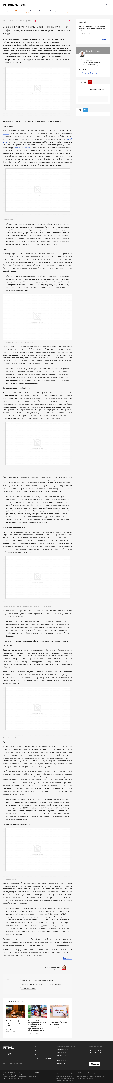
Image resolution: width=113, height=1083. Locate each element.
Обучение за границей (29, 984)
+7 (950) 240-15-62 (62, 1055)
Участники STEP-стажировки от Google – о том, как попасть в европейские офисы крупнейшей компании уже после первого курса (37, 1026)
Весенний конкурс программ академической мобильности (59, 1023)
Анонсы (83, 22)
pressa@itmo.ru (61, 1063)
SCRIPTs (6, 133)
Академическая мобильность (43, 980)
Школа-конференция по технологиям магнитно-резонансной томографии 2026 (92, 29)
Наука (7, 11)
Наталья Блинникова (52, 967)
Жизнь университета (58, 11)
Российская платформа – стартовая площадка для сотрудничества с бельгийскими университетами (15, 1025)
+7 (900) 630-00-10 (62, 1049)
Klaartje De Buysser (22, 147)
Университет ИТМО (97, 89)
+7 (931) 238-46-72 (62, 1052)
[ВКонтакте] (69, 20)
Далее (103, 39)
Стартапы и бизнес (37, 11)
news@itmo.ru (91, 73)
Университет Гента (56, 984)
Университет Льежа (28, 988)
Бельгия (43, 984)
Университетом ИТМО (31, 1073)
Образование (20, 11)
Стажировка (26, 980)
